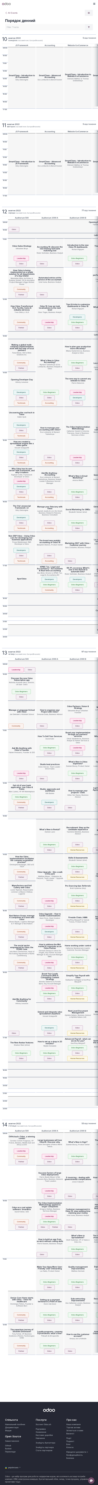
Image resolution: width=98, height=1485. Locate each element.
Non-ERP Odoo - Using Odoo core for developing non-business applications (22, 538)
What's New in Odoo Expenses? (78, 763)
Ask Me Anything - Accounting (49, 474)
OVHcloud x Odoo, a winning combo (22, 1137)
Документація (12, 1427)
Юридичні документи (76, 1452)
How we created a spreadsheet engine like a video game (22, 443)
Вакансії (70, 1433)
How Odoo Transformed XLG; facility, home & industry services (22, 308)
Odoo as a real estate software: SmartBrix (22, 1208)
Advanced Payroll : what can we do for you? (78, 1040)
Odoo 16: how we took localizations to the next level (50, 308)
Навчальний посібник (15, 1424)
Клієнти (70, 1447)
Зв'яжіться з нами (74, 1430)
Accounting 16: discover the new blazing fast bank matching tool (50, 249)
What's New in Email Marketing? (78, 477)
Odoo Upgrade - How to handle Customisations (50, 915)
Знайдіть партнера (45, 1447)
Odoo (14, 229)
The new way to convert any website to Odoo (78, 380)
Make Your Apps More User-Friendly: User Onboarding (50, 1268)
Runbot (8, 1449)
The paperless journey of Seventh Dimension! (21, 1330)
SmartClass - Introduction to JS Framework (22, 76)
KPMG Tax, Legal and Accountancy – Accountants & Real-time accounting (50, 569)
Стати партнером (44, 1450)
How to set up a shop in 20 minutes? (50, 1042)
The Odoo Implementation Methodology (78, 428)
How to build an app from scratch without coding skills (50, 1240)
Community (21, 289)
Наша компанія (73, 1424)
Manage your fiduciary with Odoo (49, 508)
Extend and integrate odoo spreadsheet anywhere (50, 1013)
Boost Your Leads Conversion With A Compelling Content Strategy (50, 976)
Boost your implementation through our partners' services (78, 734)
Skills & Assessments (78, 858)
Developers (77, 317)
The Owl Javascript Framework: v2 (22, 507)
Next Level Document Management (78, 1012)
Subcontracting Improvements (78, 1300)
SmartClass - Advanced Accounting (50, 76)
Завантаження (12, 1441)
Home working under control (78, 945)
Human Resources (77, 850)
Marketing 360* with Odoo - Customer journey (78, 544)
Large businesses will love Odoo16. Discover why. (50, 1141)
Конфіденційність (74, 1455)
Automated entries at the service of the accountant (50, 279)
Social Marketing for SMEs (78, 509)
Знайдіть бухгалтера (45, 1443)
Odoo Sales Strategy (21, 246)
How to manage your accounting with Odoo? (50, 429)
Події (68, 1438)
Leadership (21, 258)
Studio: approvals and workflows (50, 790)
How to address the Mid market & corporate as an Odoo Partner (50, 946)
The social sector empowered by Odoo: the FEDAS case (21, 947)
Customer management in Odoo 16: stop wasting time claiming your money (77, 1211)
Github (8, 1445)
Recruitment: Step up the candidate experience (77, 828)
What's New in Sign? (78, 1142)
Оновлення (41, 1432)
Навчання (40, 1438)
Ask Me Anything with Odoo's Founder (22, 749)
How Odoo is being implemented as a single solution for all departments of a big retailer (21, 273)
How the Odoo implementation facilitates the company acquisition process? (22, 859)
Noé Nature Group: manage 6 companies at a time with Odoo (21, 917)
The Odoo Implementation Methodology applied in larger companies (50, 1205)
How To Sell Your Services (50, 736)
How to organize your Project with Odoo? (50, 711)
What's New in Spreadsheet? (78, 1236)
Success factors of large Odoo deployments (49, 1174)
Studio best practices (50, 764)
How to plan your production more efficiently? (78, 347)
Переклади (10, 1452)
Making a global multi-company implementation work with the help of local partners (22, 347)
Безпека (70, 1458)
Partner (21, 295)
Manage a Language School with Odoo (22, 711)
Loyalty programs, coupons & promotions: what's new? (49, 1332)
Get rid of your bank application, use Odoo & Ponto (22, 787)
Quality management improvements (78, 1268)
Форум (8, 1430)
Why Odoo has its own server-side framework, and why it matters (22, 470)
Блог (68, 1444)
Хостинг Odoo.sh (43, 1424)
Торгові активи (73, 1427)
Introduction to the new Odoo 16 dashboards (78, 246)
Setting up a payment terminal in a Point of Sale (50, 1301)
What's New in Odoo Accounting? (49, 361)
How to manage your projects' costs (78, 792)
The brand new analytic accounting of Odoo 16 (50, 541)
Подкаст (70, 1441)
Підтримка (41, 1429)
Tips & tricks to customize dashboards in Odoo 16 (78, 305)
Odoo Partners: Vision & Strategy (78, 707)
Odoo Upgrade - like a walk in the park (49, 873)
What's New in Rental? (49, 829)
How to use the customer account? (77, 1335)
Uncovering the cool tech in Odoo (21, 413)
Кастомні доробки (44, 1435)
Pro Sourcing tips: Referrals (78, 886)
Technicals (21, 403)
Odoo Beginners (77, 258)
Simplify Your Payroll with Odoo (78, 976)
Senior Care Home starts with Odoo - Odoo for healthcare (21, 1300)
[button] (94, 4)
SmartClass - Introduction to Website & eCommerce (78, 75)
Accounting (49, 403)
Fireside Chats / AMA (77, 917)
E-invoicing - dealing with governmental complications (78, 1178)
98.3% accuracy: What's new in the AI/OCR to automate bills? (78, 570)
